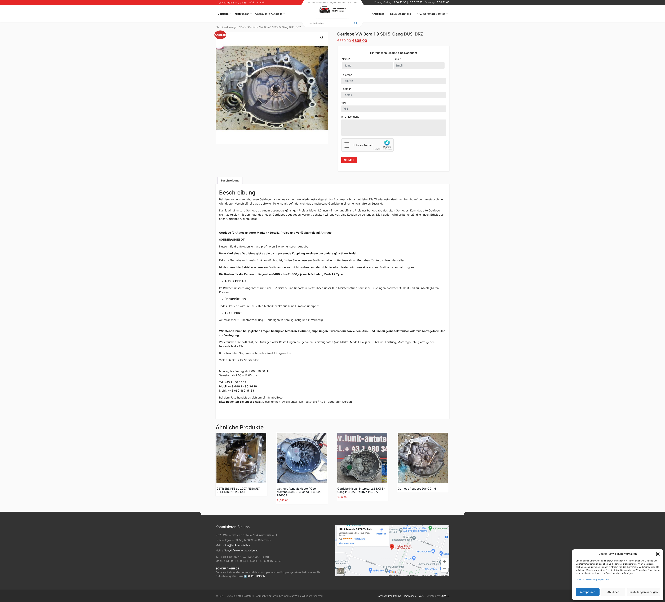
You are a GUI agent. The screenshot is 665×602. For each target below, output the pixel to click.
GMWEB (444, 595)
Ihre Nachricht (350, 116)
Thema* (346, 88)
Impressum (603, 579)
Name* (346, 59)
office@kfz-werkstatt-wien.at (240, 550)
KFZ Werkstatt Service (431, 13)
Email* (398, 59)
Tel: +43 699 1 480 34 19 (232, 2)
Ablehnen (613, 592)
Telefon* (346, 75)
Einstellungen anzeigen (643, 592)
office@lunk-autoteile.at (236, 545)
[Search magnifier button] (355, 23)
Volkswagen (231, 27)
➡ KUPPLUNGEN (254, 576)
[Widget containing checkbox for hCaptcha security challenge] (367, 145)
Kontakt (261, 2)
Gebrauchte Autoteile (268, 13)
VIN (343, 102)
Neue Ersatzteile (400, 13)
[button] (658, 554)
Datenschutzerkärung (586, 579)
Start (218, 27)
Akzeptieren (587, 592)
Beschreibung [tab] (230, 180)
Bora (243, 27)
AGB (251, 2)
